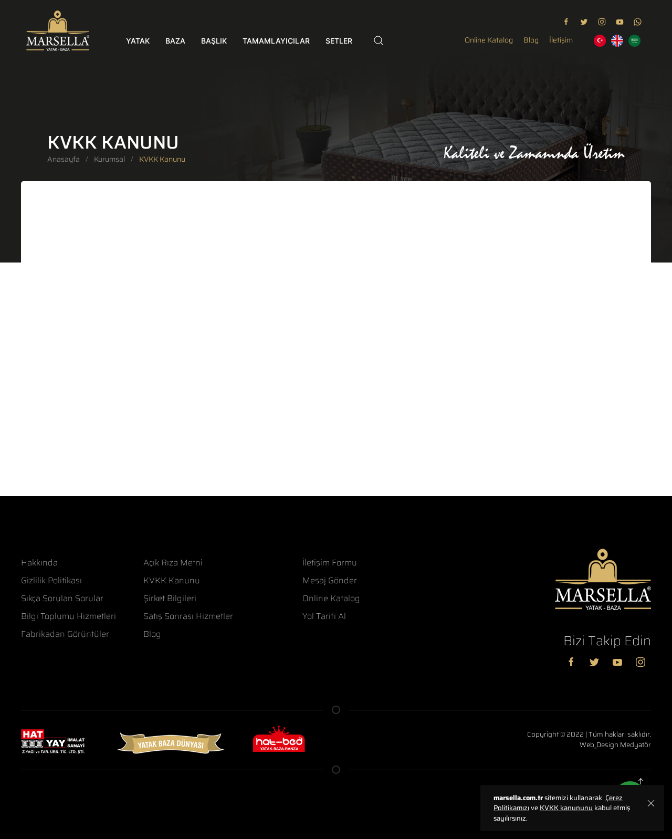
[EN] (617, 41)
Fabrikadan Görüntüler (65, 634)
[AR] (634, 41)
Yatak (138, 40)
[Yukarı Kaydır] (643, 780)
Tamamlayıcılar (276, 40)
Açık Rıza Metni (173, 563)
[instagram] (602, 21)
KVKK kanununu (566, 807)
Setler (339, 40)
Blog (531, 40)
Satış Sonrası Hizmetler (188, 616)
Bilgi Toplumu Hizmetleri (68, 616)
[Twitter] (597, 662)
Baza (175, 40)
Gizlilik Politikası (51, 580)
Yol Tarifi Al (324, 616)
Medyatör (635, 744)
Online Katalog (489, 40)
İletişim (561, 40)
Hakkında (39, 563)
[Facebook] (574, 662)
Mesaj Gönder (329, 580)
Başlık (214, 40)
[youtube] (620, 21)
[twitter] (584, 21)
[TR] (600, 41)
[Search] (378, 40)
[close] (651, 803)
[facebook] (566, 21)
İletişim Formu (329, 563)
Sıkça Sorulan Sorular (62, 598)
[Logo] (57, 31)
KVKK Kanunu (171, 580)
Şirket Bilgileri (169, 598)
